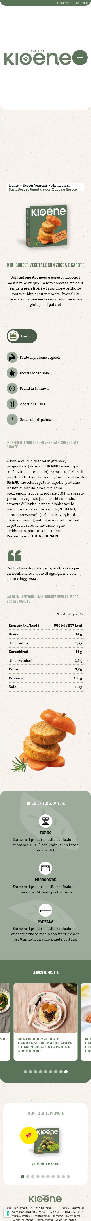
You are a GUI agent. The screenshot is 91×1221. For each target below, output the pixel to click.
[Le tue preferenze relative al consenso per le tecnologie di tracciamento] (8, 1213)
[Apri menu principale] (80, 57)
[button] (25, 1071)
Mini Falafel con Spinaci (45, 1164)
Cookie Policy (42, 1215)
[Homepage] (37, 58)
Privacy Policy (20, 1215)
